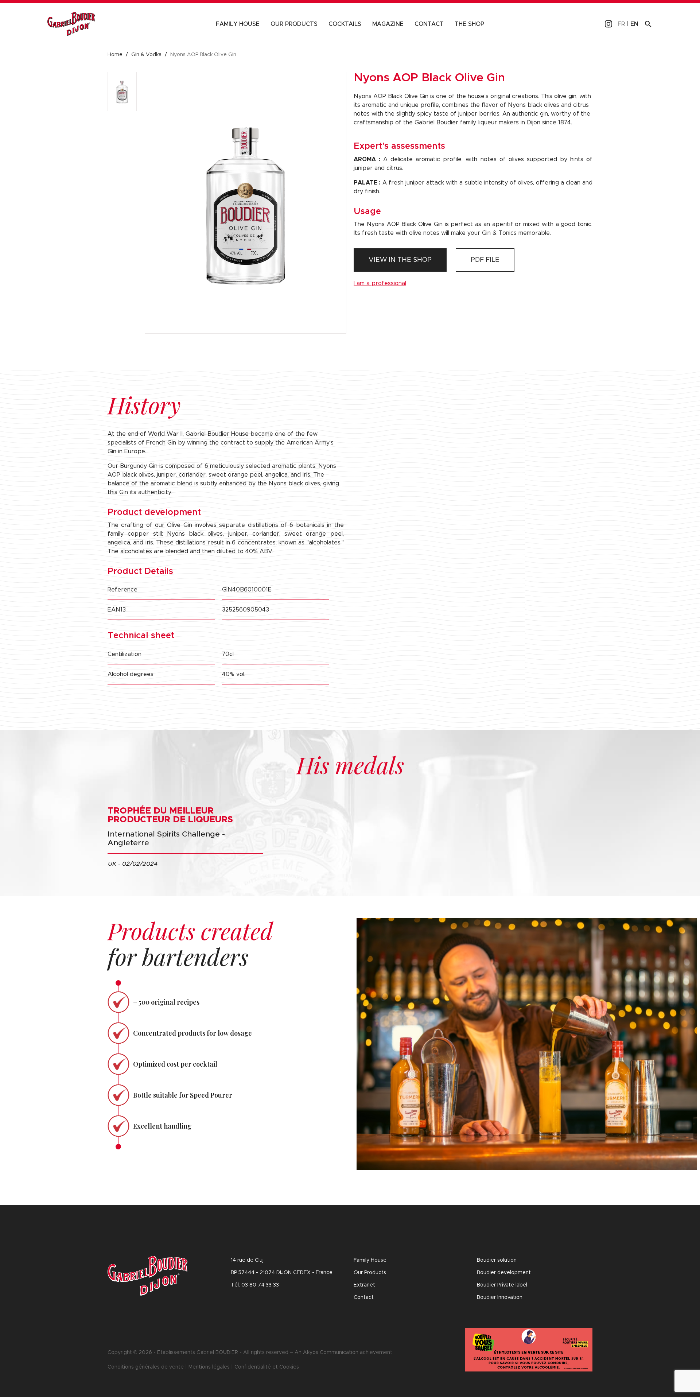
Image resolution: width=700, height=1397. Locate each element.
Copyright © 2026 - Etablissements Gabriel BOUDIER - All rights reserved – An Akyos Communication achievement (250, 1352)
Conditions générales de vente (146, 1367)
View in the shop (400, 260)
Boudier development (504, 1272)
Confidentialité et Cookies (266, 1367)
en (634, 24)
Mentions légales (209, 1367)
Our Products (370, 1272)
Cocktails (344, 24)
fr (621, 24)
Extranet (364, 1285)
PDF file (485, 260)
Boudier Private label (502, 1285)
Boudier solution (497, 1260)
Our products (294, 24)
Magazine (388, 24)
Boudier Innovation (499, 1297)
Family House (238, 24)
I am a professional (380, 283)
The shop (469, 24)
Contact (429, 24)
